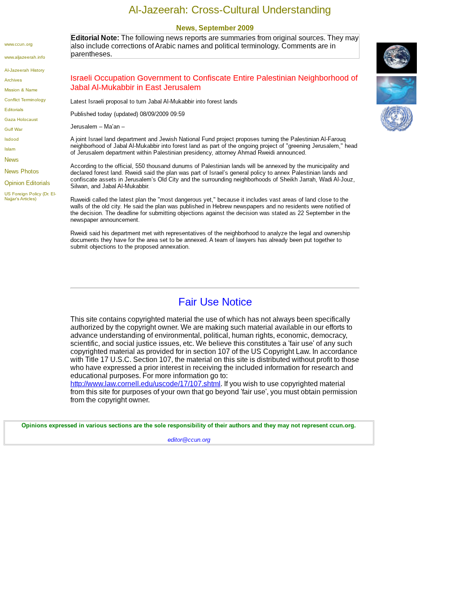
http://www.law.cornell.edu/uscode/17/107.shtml (145, 384)
